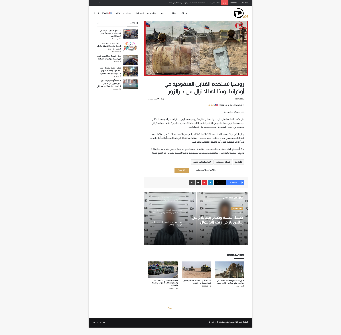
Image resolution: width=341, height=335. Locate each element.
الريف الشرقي (237, 208)
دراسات (163, 13)
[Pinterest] (204, 182)
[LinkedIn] (210, 182)
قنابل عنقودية (222, 162)
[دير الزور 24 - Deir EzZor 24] (241, 13)
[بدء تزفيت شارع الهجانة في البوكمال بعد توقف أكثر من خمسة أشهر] (130, 34)
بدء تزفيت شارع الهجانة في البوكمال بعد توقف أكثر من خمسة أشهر (110, 33)
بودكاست (127, 13)
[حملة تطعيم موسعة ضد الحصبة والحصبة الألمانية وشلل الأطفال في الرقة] (130, 47)
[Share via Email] (198, 182)
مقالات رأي (151, 13)
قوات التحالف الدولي (201, 162)
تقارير (117, 13)
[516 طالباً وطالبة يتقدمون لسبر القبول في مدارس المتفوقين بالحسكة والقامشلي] (130, 84)
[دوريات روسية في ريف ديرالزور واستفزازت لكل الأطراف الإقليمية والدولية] (163, 269)
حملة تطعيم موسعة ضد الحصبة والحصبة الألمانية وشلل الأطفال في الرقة (194, 3)
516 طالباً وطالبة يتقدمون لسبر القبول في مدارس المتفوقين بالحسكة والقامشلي (109, 83)
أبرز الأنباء (183, 13)
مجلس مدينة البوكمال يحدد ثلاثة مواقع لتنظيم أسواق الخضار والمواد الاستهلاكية (110, 70)
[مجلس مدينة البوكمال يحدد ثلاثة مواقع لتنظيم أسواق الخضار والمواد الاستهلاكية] (130, 71)
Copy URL (182, 170)
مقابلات (173, 13)
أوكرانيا (238, 162)
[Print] (192, 182)
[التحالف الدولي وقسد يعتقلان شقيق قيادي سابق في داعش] (196, 269)
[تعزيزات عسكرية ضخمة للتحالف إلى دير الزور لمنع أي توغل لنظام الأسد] (229, 269)
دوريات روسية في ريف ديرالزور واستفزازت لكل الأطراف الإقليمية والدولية (165, 282)
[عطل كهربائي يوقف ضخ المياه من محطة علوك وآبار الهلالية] (130, 60)
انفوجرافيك (139, 13)
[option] (196, 218)
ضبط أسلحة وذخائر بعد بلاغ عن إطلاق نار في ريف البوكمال (217, 219)
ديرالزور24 (212, 322)
